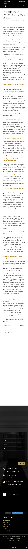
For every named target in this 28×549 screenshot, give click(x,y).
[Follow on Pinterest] (17, 544)
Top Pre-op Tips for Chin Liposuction (13, 138)
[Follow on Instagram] (13, 544)
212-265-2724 (7, 1)
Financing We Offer (6, 524)
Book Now (22, 1)
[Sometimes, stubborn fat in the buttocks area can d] (8, 507)
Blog (15, 540)
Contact (12, 540)
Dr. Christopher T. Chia (9, 20)
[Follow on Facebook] (8, 544)
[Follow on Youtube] (15, 544)
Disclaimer (5, 528)
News (4, 22)
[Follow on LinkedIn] (19, 544)
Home (10, 540)
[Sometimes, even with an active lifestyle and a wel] (19, 507)
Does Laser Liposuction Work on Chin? (14, 188)
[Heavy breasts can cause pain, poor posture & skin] (19, 501)
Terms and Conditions (7, 530)
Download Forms (6, 522)
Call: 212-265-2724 (11, 468)
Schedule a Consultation (14, 481)
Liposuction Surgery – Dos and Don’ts (13, 60)
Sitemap (18, 540)
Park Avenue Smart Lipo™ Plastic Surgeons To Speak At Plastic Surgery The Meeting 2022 (13, 393)
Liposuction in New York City (10, 27)
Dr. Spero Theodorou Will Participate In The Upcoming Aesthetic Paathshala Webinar (13, 380)
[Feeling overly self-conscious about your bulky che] (8, 501)
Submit (22, 463)
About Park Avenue (6, 520)
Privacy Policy (5, 526)
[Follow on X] (11, 544)
